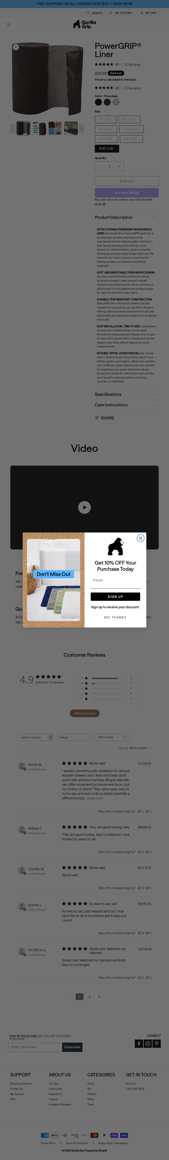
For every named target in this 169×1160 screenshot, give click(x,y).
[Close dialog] (140, 538)
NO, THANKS (115, 617)
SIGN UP (115, 597)
